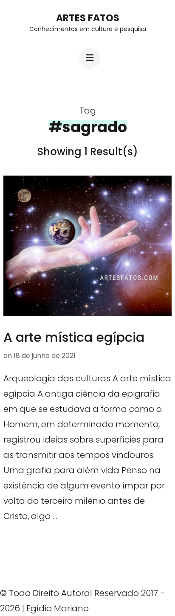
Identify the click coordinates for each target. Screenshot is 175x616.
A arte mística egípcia (73, 337)
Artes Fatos (87, 18)
